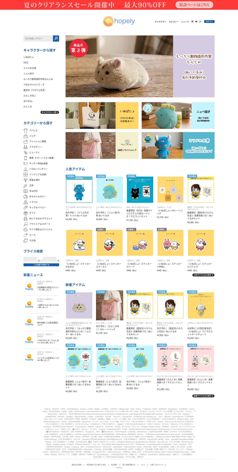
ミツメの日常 (70, 207)
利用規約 (114, 465)
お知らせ (49, 281)
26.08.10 (40, 281)
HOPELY (40, 283)
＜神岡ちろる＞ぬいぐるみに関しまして (48, 306)
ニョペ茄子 (100, 207)
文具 (77, 260)
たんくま (160, 376)
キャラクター (160, 22)
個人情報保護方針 (128, 465)
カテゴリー (174, 22)
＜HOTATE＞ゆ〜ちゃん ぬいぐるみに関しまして (48, 341)
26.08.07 (40, 299)
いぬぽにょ (161, 207)
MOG (128, 207)
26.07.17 (40, 334)
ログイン (209, 21)
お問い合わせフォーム (158, 465)
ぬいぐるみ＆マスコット (140, 207)
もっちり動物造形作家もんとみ (77, 323)
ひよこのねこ (101, 323)
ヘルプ (142, 465)
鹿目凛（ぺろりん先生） (196, 207)
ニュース (185, 22)
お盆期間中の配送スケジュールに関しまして (48, 289)
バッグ (169, 207)
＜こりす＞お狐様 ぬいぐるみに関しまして (48, 359)
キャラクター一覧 (49, 112)
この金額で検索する (41, 265)
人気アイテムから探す (202, 275)
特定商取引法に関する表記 (96, 465)
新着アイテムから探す (202, 396)
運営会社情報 (76, 465)
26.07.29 (40, 317)
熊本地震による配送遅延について (48, 324)
